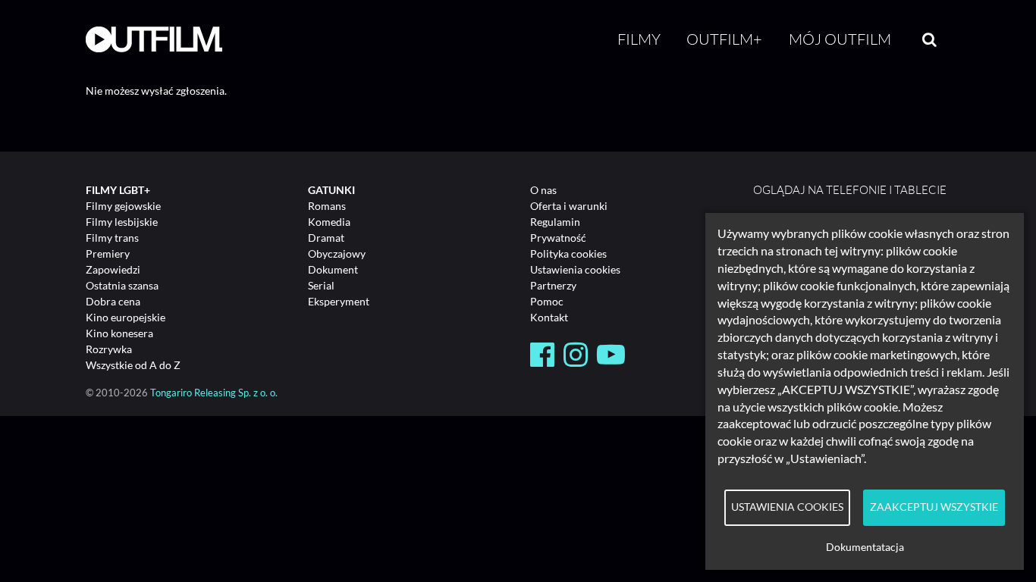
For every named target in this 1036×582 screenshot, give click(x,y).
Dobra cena (113, 301)
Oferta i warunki (568, 205)
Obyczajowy (337, 253)
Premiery (108, 253)
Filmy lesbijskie (122, 221)
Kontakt (549, 317)
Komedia (329, 221)
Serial (321, 285)
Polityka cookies (568, 253)
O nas (543, 189)
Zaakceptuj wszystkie (934, 507)
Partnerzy (553, 285)
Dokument (333, 269)
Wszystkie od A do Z (133, 364)
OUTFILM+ (724, 39)
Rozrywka (109, 349)
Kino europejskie (125, 317)
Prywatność (558, 237)
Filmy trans (112, 237)
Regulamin (555, 221)
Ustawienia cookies (575, 269)
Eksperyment (338, 301)
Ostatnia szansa (122, 285)
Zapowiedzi (113, 269)
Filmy (639, 39)
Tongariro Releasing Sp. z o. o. (214, 393)
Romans (327, 205)
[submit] (929, 39)
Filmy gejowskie (123, 205)
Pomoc (547, 301)
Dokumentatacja (865, 547)
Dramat (326, 237)
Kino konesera (119, 333)
